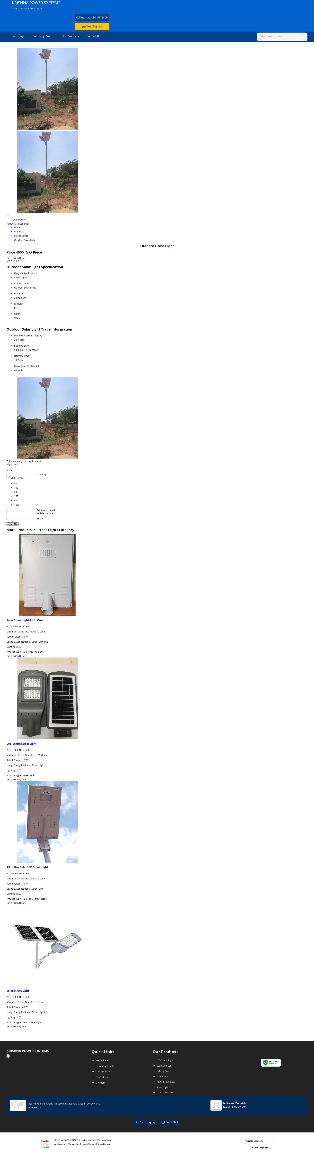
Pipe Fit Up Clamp (166, 1081)
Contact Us (93, 36)
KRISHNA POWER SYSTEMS (36, 5)
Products (19, 231)
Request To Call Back (18, 223)
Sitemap (100, 1082)
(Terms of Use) (104, 1140)
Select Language (260, 1147)
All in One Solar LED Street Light (27, 867)
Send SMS (172, 1122)
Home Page (17, 36)
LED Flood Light (164, 1065)
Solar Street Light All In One (25, 620)
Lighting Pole (163, 1071)
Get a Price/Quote (16, 258)
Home (17, 227)
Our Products (70, 36)
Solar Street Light (18, 990)
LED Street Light (165, 1060)
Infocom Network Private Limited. (95, 1143)
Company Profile (43, 36)
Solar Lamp (162, 1076)
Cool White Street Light (21, 743)
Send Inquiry (94, 26)
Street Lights (21, 235)
